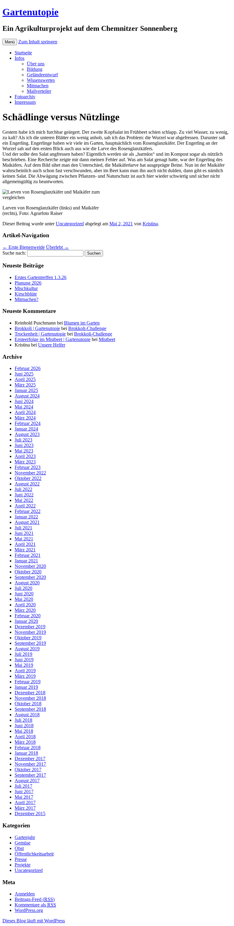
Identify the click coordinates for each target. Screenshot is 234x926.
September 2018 (30, 709)
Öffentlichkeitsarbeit (34, 853)
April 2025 (25, 379)
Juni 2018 (24, 725)
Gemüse (22, 842)
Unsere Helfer (51, 344)
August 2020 (27, 582)
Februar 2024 (28, 423)
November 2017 (30, 764)
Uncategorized (70, 223)
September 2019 (30, 643)
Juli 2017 (23, 786)
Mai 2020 (24, 599)
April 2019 (25, 670)
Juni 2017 (24, 791)
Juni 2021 (24, 533)
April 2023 (25, 456)
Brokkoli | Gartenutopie (37, 328)
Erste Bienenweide (23, 247)
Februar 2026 (28, 368)
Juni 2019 (24, 659)
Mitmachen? (26, 299)
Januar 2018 (26, 753)
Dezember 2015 (30, 813)
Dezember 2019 (30, 626)
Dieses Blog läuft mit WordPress (33, 920)
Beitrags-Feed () (35, 899)
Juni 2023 (24, 445)
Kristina (150, 223)
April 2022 (25, 505)
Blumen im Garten (82, 322)
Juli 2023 (23, 439)
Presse (21, 859)
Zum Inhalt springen (37, 41)
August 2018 (27, 714)
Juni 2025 (24, 373)
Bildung (34, 69)
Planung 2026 (28, 282)
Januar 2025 (26, 390)
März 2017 (25, 808)
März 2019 (25, 676)
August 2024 (27, 395)
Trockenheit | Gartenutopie (40, 333)
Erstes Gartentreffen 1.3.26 (40, 277)
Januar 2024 (26, 428)
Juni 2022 (24, 494)
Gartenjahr (25, 837)
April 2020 (25, 604)
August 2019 (27, 648)
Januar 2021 (26, 560)
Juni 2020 (24, 593)
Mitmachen (37, 85)
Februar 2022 (28, 511)
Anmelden (25, 893)
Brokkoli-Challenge (87, 328)
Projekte (22, 864)
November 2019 (30, 632)
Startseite (23, 52)
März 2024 (25, 417)
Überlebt (57, 247)
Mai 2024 (24, 406)
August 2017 (27, 780)
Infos (19, 58)
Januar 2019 (26, 687)
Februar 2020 (28, 615)
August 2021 (27, 522)
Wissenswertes (41, 80)
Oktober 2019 (28, 637)
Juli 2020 (23, 588)
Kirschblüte (26, 293)
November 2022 (30, 472)
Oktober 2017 (28, 769)
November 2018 (30, 698)
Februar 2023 (28, 467)
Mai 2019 (24, 665)
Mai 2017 (24, 797)
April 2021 (25, 544)
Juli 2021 (23, 527)
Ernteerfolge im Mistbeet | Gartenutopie (52, 339)
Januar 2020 (26, 621)
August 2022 (27, 483)
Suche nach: (14, 253)
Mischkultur (26, 288)
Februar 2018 (28, 747)
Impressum (25, 102)
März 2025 (25, 384)
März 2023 (25, 461)
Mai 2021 (24, 538)
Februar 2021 (28, 555)
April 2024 (25, 412)
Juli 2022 (23, 489)
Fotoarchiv (25, 96)
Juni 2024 (24, 401)
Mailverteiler (39, 91)
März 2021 (25, 549)
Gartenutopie (30, 11)
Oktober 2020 (28, 571)
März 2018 (25, 742)
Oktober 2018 (28, 703)
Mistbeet (107, 339)
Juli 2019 (23, 654)
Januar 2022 (26, 516)
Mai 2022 (24, 500)
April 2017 (25, 802)
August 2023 (27, 434)
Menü (10, 42)
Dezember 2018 (30, 692)
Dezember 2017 (30, 758)
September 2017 (30, 775)
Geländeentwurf (42, 74)
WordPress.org (29, 910)
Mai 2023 (24, 450)
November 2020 (30, 566)
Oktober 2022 (28, 478)
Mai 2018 (24, 731)
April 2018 (25, 736)
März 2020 (25, 610)
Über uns (35, 63)
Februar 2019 (28, 681)
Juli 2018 (23, 720)
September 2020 (30, 577)
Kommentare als (35, 904)
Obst (19, 848)
